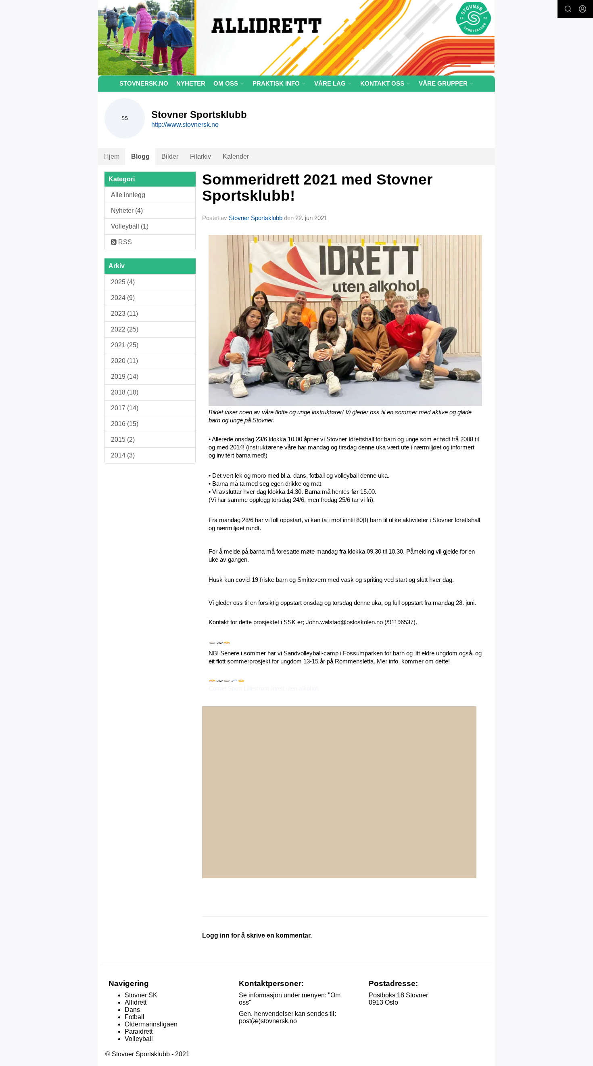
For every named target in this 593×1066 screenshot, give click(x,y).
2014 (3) (123, 455)
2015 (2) (123, 439)
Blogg (140, 156)
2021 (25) (124, 345)
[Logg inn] (582, 9)
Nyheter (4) (127, 210)
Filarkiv (200, 156)
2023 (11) (124, 313)
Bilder (169, 156)
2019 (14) (124, 376)
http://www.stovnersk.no (185, 124)
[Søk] (568, 9)
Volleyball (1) (129, 226)
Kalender (236, 156)
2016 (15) (124, 423)
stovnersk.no (143, 83)
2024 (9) (123, 297)
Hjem (111, 156)
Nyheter (190, 83)
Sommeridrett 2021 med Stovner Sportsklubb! (317, 187)
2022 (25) (124, 329)
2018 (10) (124, 392)
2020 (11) (124, 360)
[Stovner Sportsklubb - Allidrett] (296, 38)
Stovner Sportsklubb (255, 217)
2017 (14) (124, 408)
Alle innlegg (128, 194)
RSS (124, 242)
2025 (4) (123, 282)
